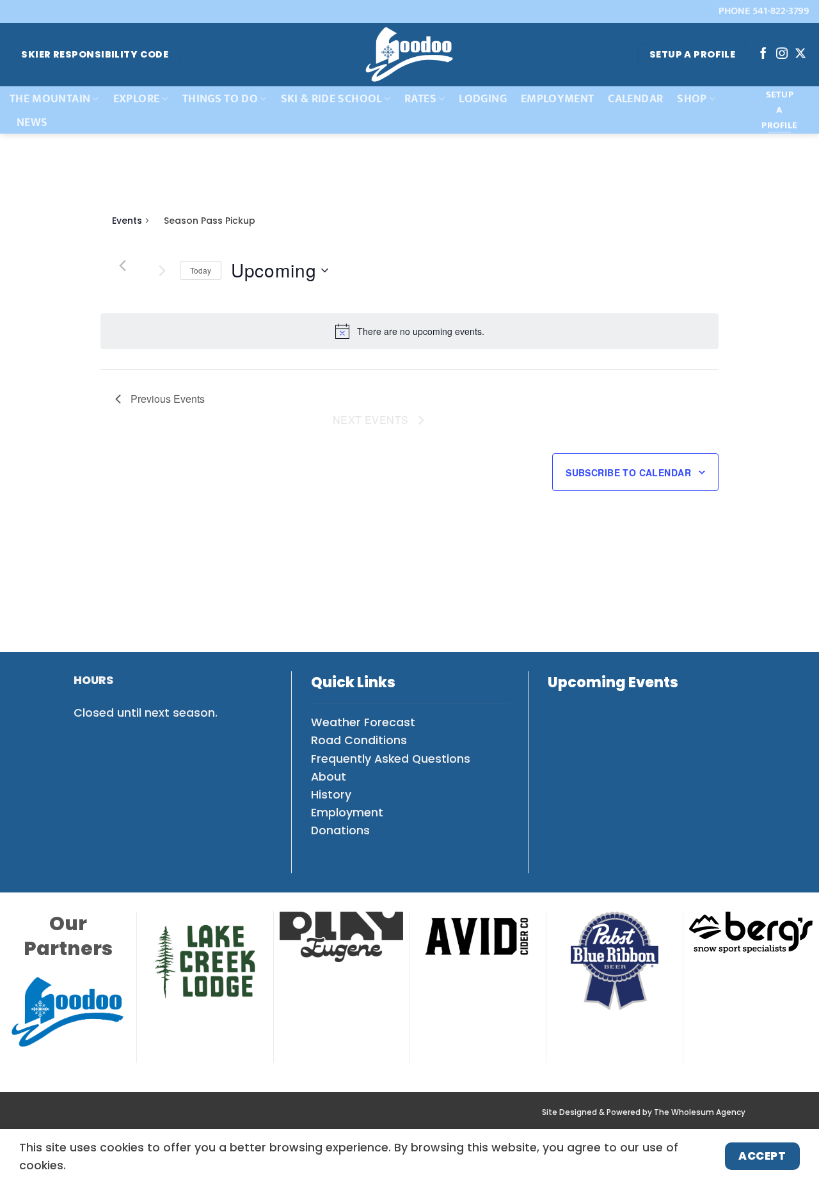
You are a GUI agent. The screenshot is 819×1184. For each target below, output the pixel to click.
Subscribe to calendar (628, 472)
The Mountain (50, 99)
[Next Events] (162, 270)
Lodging (482, 99)
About (328, 776)
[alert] (420, 331)
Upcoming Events (613, 682)
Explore (136, 99)
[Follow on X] (800, 54)
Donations (340, 830)
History (331, 794)
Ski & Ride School (331, 99)
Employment (557, 99)
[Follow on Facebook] (763, 54)
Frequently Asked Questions (390, 759)
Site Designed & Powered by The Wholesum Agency (643, 1112)
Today (200, 270)
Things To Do (220, 99)
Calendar (635, 99)
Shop (691, 99)
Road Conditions (359, 740)
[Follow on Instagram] (782, 54)
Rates (420, 99)
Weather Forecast (363, 722)
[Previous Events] (123, 265)
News (32, 122)
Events (127, 221)
